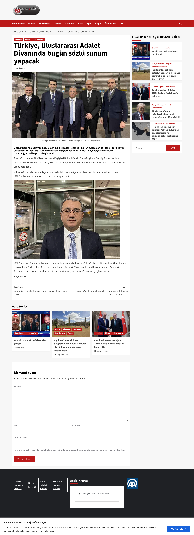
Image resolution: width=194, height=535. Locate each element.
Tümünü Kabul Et (178, 529)
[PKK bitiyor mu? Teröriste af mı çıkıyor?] (31, 324)
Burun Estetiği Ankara (44, 485)
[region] (97, 526)
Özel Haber (110, 23)
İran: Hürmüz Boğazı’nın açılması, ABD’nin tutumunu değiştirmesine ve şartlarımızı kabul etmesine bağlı (165, 132)
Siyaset (27, 39)
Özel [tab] (177, 37)
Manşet (31, 23)
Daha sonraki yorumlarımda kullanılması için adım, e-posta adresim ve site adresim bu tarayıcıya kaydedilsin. (71, 449)
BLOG (80, 23)
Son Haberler (18, 23)
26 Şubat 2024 (21, 68)
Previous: (40, 291)
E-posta (76, 425)
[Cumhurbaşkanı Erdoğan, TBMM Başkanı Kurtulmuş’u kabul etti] (111, 324)
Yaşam (70, 333)
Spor (89, 23)
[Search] (180, 23)
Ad (15, 425)
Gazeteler (69, 23)
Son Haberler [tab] (142, 37)
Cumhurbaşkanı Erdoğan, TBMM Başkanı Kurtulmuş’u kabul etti (109, 344)
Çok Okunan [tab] (162, 37)
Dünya (57, 329)
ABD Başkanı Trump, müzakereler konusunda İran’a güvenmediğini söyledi (166, 114)
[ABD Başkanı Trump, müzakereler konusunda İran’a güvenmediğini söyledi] (141, 110)
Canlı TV (57, 23)
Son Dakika (44, 23)
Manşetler (77, 329)
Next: (102, 291)
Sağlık (98, 23)
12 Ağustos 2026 (62, 354)
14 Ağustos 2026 (22, 348)
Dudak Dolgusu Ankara (18, 485)
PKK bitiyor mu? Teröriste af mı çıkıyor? (30, 342)
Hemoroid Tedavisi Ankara (58, 485)
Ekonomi (66, 329)
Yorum (18, 386)
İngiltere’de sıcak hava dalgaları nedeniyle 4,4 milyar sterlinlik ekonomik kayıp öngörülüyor (70, 345)
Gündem (18, 39)
